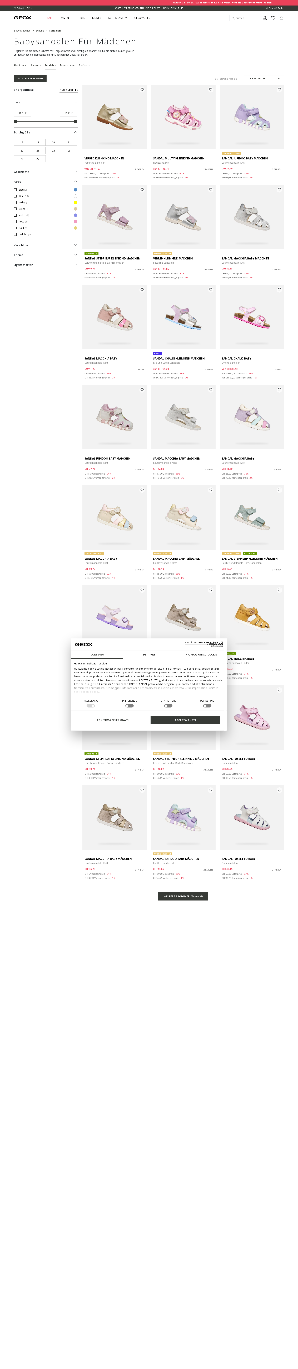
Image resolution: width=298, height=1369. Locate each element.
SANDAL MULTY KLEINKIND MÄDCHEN (179, 158)
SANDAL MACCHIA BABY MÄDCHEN (245, 258)
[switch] (129, 705)
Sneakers (36, 65)
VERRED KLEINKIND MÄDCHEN (104, 158)
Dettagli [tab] (149, 654)
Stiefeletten (85, 65)
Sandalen (50, 65)
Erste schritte (67, 65)
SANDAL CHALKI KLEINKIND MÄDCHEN (179, 358)
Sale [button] (50, 17)
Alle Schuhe (20, 65)
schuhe (40, 30)
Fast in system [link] (117, 17)
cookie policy (91, 691)
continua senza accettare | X (204, 642)
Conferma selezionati (113, 719)
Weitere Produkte (183, 896)
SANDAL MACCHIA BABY (101, 358)
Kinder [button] (96, 17)
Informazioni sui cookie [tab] (201, 654)
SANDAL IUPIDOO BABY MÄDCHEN (245, 158)
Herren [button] (80, 17)
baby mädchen (22, 30)
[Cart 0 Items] (280, 21)
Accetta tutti (185, 719)
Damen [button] (64, 17)
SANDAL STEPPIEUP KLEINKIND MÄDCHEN (112, 258)
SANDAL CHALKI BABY (236, 358)
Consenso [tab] (97, 654)
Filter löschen (68, 90)
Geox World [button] (142, 17)
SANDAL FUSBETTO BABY (238, 759)
